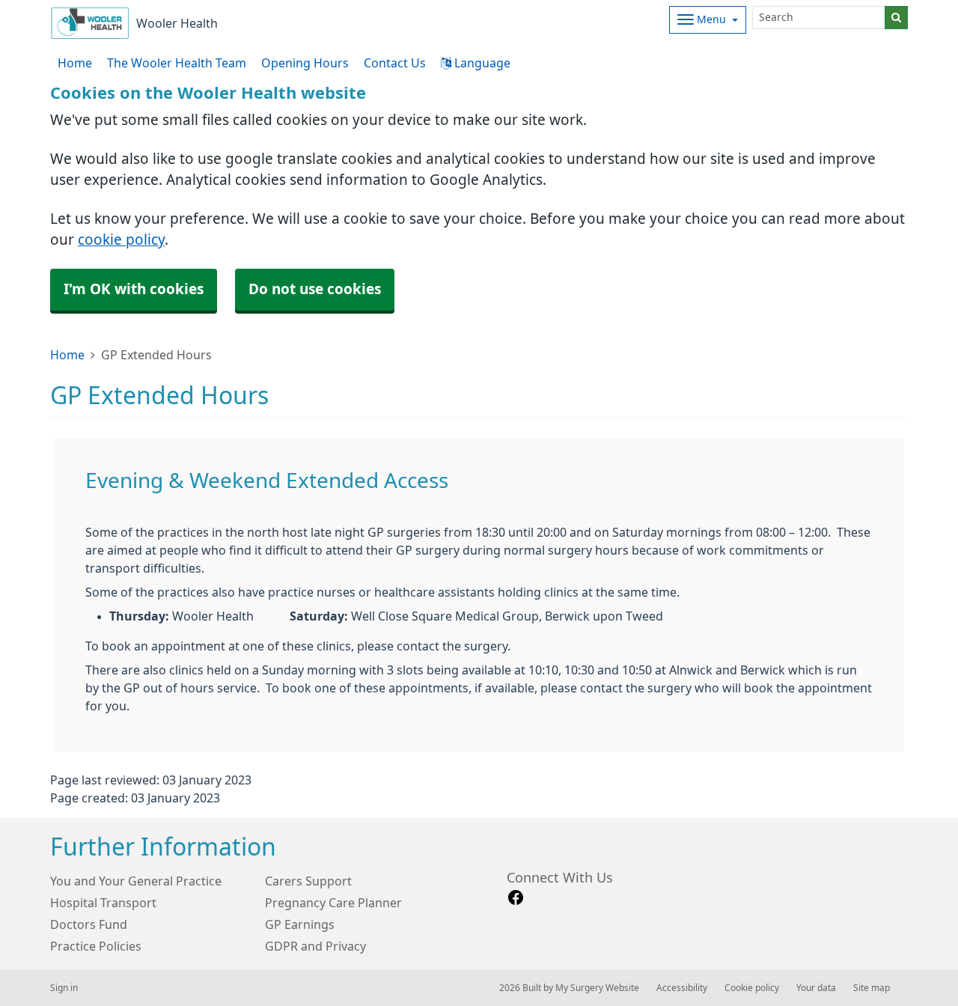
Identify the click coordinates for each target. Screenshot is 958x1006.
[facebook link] (516, 897)
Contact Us (395, 63)
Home (67, 355)
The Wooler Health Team (176, 63)
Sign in (64, 988)
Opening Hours (305, 63)
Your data (816, 988)
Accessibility (681, 988)
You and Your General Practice (136, 881)
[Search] (896, 17)
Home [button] (75, 63)
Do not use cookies (314, 289)
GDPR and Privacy (315, 946)
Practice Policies (95, 946)
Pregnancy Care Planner (333, 903)
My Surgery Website (597, 988)
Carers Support (308, 881)
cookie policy (121, 240)
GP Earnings (300, 924)
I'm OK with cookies (134, 289)
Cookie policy (751, 988)
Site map (871, 988)
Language (480, 63)
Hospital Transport (103, 903)
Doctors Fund (88, 924)
